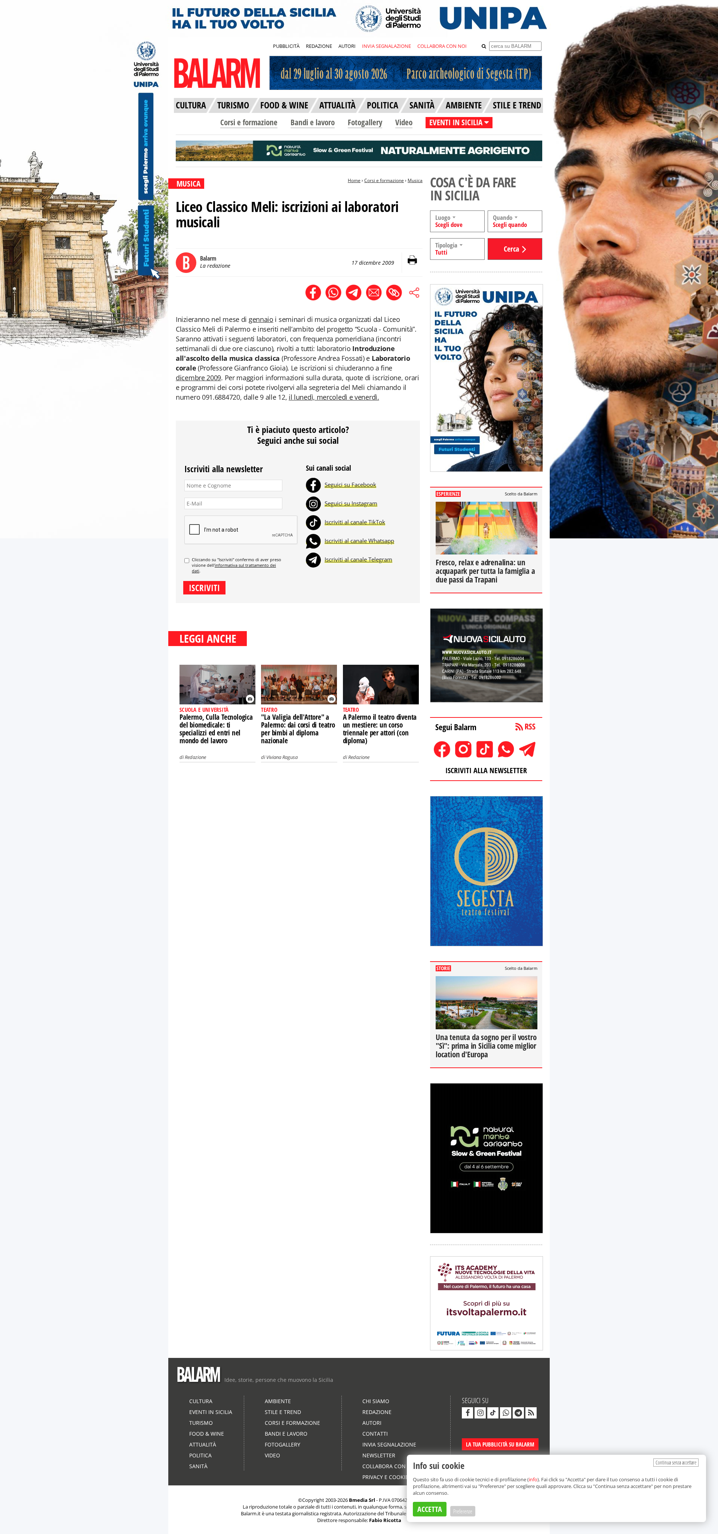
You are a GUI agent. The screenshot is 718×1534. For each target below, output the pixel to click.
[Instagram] (313, 503)
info (533, 1479)
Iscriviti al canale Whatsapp (359, 540)
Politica (200, 1455)
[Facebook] (313, 484)
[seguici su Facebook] (467, 1412)
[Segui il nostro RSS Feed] (531, 1412)
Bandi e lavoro (313, 122)
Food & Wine (206, 1433)
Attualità (202, 1444)
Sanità (198, 1466)
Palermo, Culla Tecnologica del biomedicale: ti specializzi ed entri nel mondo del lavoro (216, 729)
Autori (371, 1422)
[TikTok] (313, 522)
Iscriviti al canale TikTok (355, 522)
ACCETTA (429, 1509)
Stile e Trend (283, 1411)
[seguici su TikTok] (492, 1412)
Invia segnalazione (389, 1444)
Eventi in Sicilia (210, 1411)
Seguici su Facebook (350, 484)
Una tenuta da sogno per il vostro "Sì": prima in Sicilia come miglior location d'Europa (486, 1046)
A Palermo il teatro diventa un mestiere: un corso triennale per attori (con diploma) (380, 729)
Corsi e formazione (248, 122)
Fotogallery (365, 122)
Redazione (195, 757)
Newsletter (378, 1455)
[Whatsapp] (313, 540)
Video (403, 122)
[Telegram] (313, 559)
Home (354, 180)
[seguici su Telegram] (518, 1412)
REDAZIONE (319, 46)
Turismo (201, 1422)
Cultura (200, 1401)
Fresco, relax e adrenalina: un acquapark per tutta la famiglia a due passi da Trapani (485, 571)
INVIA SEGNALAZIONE (386, 46)
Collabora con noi (389, 1466)
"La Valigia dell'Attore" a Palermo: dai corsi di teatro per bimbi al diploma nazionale (298, 729)
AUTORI (347, 46)
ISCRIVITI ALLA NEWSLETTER (486, 770)
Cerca (511, 249)
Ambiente (278, 1401)
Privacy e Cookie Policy (394, 1477)
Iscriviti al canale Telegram (358, 559)
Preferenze (462, 1511)
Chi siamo (375, 1401)
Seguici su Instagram (351, 503)
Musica (415, 180)
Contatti (375, 1433)
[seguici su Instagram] (480, 1412)
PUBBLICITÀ (286, 46)
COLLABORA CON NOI (442, 46)
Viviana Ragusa (282, 757)
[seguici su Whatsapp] (505, 1412)
